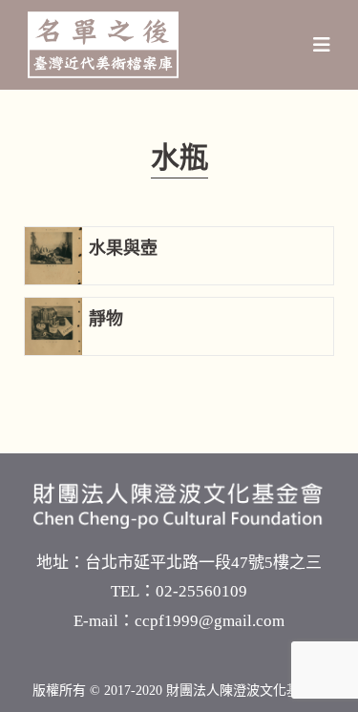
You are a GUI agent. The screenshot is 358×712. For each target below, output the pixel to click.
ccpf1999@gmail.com (209, 621)
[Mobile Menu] (322, 44)
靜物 (106, 318)
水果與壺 (123, 248)
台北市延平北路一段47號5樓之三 (203, 563)
